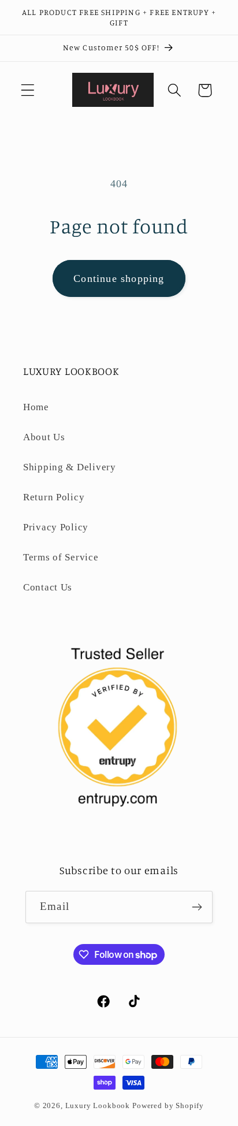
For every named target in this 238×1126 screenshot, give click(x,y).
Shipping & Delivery (69, 467)
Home (36, 407)
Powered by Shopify (168, 1105)
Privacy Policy (55, 527)
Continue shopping (118, 278)
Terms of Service (61, 557)
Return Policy (53, 497)
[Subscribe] (196, 907)
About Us (44, 437)
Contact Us (47, 587)
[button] (28, 90)
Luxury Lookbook (98, 1105)
